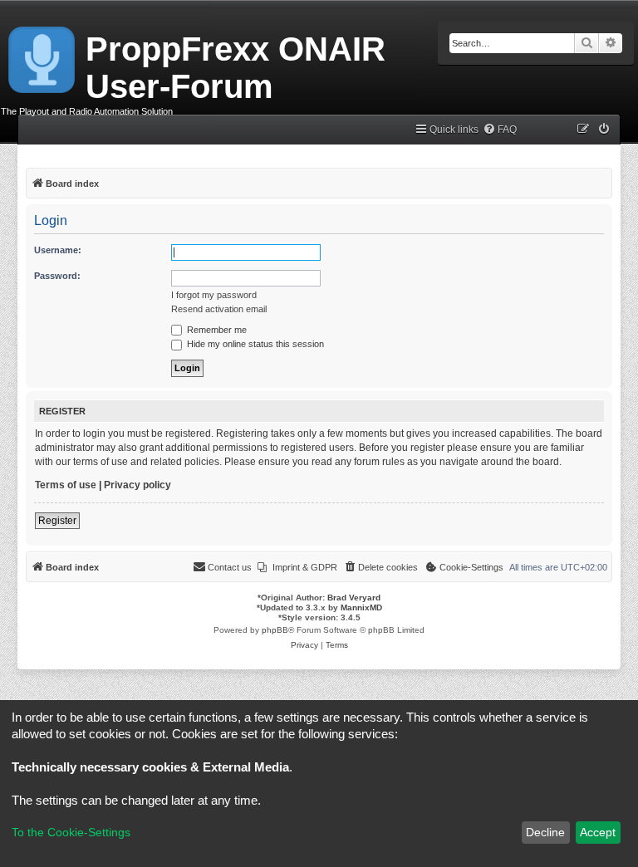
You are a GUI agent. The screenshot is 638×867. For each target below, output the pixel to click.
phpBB (275, 629)
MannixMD (361, 607)
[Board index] (43, 56)
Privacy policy (137, 485)
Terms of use (65, 485)
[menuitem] (500, 130)
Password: (57, 276)
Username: (57, 250)
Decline (545, 832)
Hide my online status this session (254, 344)
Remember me (215, 330)
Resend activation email (219, 309)
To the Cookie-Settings (71, 832)
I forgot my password (214, 295)
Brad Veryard (353, 597)
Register (57, 521)
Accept (598, 832)
